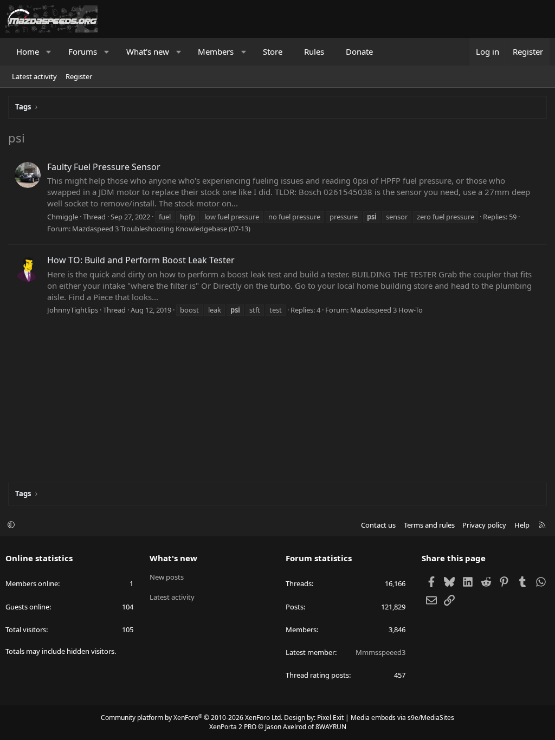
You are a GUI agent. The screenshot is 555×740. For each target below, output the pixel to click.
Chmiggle (62, 217)
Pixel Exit (330, 717)
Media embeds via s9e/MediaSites (402, 717)
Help (522, 525)
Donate (359, 51)
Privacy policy (484, 525)
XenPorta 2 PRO (232, 726)
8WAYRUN (330, 726)
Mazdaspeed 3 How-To (386, 310)
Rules (314, 51)
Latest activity (34, 76)
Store (272, 51)
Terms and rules (429, 525)
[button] (49, 52)
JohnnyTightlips (72, 310)
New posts (167, 577)
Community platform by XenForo (191, 717)
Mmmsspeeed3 (380, 652)
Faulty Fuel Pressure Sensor (103, 167)
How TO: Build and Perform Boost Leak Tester (141, 260)
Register (79, 76)
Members (216, 51)
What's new (147, 51)
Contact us (378, 525)
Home (27, 51)
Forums (82, 51)
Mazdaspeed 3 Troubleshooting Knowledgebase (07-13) (161, 228)
